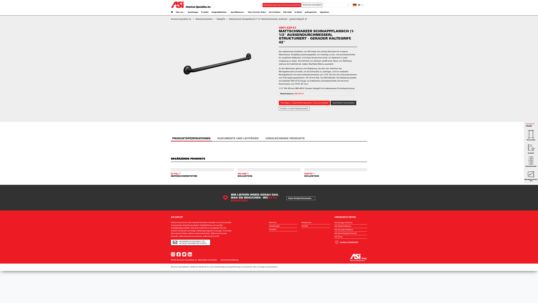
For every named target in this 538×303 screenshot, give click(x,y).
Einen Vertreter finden (257, 12)
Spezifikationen (237, 12)
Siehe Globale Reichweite (299, 198)
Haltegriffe (220, 19)
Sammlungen (193, 12)
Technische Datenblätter (311, 5)
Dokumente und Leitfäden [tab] (237, 138)
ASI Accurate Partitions (343, 230)
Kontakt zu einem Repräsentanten (294, 109)
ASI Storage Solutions (343, 223)
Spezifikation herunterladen (343, 103)
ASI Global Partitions (342, 226)
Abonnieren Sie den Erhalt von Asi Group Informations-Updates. (193, 242)
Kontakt (305, 226)
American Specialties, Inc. (181, 19)
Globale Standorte (349, 242)
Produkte (205, 12)
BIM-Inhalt (287, 12)
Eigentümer (324, 12)
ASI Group (338, 237)
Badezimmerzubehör (204, 19)
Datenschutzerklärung (229, 260)
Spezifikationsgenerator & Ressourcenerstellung (281, 5)
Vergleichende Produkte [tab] (285, 138)
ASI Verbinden (274, 12)
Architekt (298, 12)
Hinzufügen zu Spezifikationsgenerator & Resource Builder (304, 103)
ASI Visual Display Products (345, 233)
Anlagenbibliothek (218, 12)
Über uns (179, 12)
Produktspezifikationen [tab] (191, 138)
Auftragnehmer (311, 12)
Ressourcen (306, 222)
